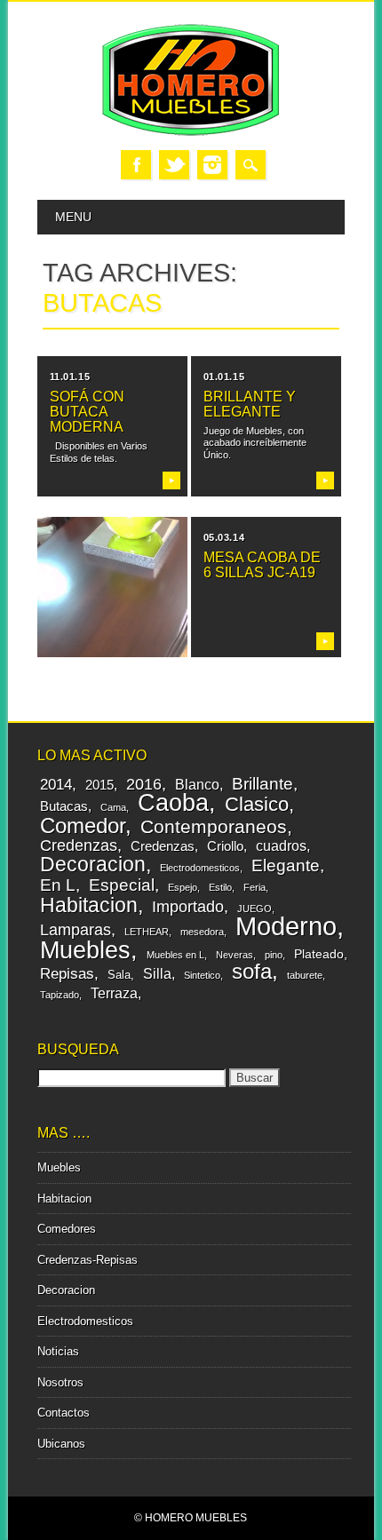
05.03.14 (223, 537)
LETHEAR (146, 931)
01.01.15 (223, 376)
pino (274, 954)
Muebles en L (175, 954)
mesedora (202, 931)
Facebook (136, 164)
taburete (304, 975)
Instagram (212, 164)
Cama (113, 807)
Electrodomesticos (200, 867)
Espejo (182, 887)
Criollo (225, 845)
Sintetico (202, 975)
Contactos (63, 1412)
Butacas (64, 806)
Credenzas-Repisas (87, 1259)
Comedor (82, 825)
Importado (188, 906)
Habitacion (89, 905)
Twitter (174, 164)
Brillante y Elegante (249, 404)
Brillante (262, 783)
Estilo (220, 887)
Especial (122, 884)
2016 (144, 784)
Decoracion (93, 864)
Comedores (66, 1228)
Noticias (58, 1351)
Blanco (197, 784)
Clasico (257, 804)
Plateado (319, 954)
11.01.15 (70, 376)
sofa (252, 971)
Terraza (114, 993)
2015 (99, 784)
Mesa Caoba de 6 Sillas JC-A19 (262, 565)
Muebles (85, 950)
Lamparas (75, 930)
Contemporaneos (213, 826)
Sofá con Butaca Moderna (87, 411)
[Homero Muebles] (191, 132)
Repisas (67, 973)
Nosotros (60, 1382)
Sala (119, 974)
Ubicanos (61, 1443)
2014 (56, 784)
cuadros (281, 845)
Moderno (286, 926)
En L (58, 884)
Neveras (234, 954)
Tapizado (59, 994)
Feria (254, 887)
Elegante (285, 865)
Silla (157, 973)
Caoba (173, 802)
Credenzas (78, 845)
